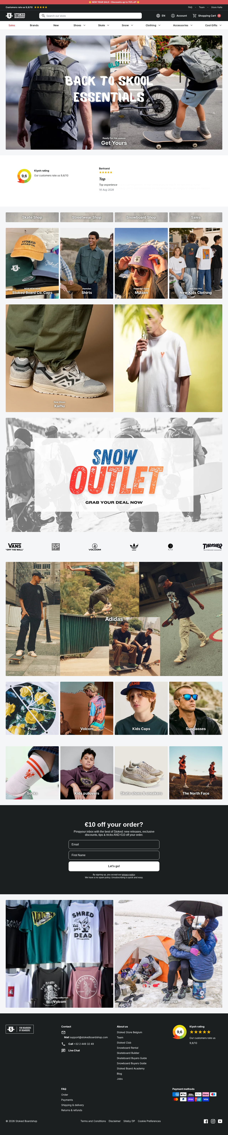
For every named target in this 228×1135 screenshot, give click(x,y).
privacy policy (128, 874)
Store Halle (216, 7)
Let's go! (114, 866)
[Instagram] (213, 1121)
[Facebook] (206, 1121)
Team (201, 7)
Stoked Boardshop (26, 1121)
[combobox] (90, 16)
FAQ (190, 7)
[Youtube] (220, 1121)
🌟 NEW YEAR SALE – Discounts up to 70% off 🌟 (114, 2)
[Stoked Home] (15, 16)
